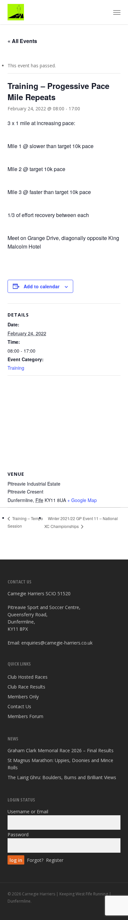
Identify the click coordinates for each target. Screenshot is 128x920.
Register (54, 860)
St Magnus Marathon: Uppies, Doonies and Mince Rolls (60, 764)
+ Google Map (82, 500)
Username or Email (28, 811)
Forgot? (35, 860)
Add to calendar (41, 286)
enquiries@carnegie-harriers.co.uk (57, 643)
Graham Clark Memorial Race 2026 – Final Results (61, 750)
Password (18, 834)
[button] (116, 12)
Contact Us (19, 706)
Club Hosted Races (28, 677)
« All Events (22, 41)
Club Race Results (26, 687)
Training (16, 367)
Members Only (23, 696)
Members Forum (25, 716)
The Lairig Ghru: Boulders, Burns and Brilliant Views (62, 777)
